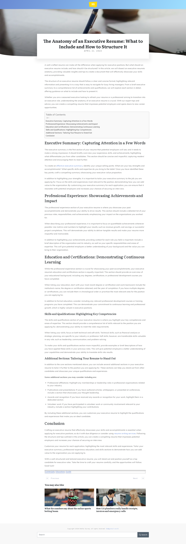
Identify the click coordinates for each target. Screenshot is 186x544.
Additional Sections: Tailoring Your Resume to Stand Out (69, 133)
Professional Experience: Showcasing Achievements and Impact (72, 124)
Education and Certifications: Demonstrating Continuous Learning (73, 127)
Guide (68, 471)
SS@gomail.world (112, 528)
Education (60, 471)
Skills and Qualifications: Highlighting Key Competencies (68, 130)
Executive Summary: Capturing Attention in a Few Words (69, 121)
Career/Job (50, 471)
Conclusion (50, 136)
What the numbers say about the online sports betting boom (69, 502)
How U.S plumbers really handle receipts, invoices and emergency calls (121, 502)
